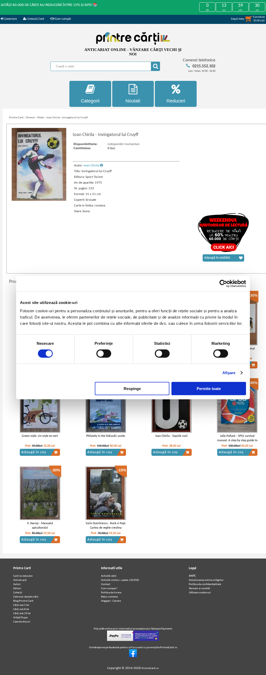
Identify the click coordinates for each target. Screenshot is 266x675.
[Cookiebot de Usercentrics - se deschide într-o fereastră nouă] (223, 284)
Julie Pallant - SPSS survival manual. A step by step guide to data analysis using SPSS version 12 (237, 442)
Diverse (30, 117)
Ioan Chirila (92, 165)
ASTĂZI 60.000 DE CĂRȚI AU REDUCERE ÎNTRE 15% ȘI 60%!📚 (49, 5)
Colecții (17, 592)
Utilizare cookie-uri (200, 592)
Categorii (90, 100)
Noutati (132, 100)
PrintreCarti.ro (150, 668)
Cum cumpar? (109, 588)
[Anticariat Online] (133, 656)
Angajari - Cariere (111, 601)
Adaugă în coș (33, 452)
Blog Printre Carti (23, 601)
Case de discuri (21, 621)
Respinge (132, 388)
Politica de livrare (111, 592)
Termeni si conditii (199, 588)
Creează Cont (35, 19)
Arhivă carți (20, 580)
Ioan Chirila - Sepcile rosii (171, 436)
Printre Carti (16, 117)
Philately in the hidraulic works (105, 436)
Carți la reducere (22, 576)
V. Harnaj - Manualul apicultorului (40, 525)
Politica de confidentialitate (205, 584)
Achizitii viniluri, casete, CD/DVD (120, 580)
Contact (105, 584)
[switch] (103, 353)
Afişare (229, 373)
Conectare (10, 19)
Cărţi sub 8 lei (21, 609)
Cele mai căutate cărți (25, 596)
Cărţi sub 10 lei (22, 613)
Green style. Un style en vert (40, 436)
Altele (40, 117)
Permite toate (209, 388)
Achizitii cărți (108, 576)
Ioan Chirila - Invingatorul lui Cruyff (67, 117)
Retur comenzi (109, 596)
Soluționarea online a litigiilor (206, 580)
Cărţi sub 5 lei (21, 605)
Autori (17, 584)
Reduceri (176, 100)
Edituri (17, 588)
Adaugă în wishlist (217, 258)
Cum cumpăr (62, 19)
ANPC (192, 575)
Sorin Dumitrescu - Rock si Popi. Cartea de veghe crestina (106, 525)
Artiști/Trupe (20, 617)
